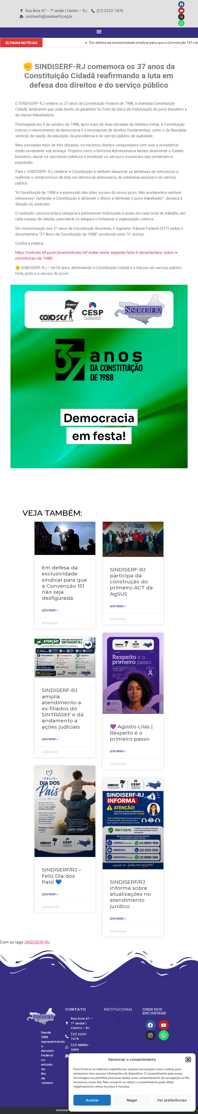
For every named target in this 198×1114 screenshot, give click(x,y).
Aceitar (92, 1100)
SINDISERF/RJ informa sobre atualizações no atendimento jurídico (130, 894)
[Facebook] (181, 4)
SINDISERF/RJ (37, 942)
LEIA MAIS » (50, 610)
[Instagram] (181, 17)
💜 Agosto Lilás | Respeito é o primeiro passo (131, 733)
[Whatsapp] (181, 23)
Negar (132, 1100)
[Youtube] (181, 10)
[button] (188, 1059)
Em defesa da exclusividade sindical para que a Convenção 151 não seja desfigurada (64, 583)
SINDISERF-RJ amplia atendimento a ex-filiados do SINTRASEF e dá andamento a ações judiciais (63, 708)
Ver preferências (172, 1100)
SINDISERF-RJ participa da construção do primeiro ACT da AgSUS (131, 582)
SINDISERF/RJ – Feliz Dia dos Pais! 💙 (61, 876)
